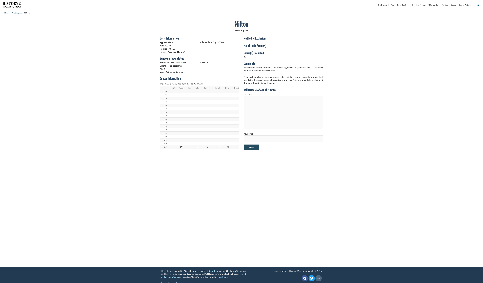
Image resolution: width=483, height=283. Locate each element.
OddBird (211, 271)
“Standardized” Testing (438, 5)
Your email (248, 134)
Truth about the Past (386, 5)
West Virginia (17, 13)
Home (6, 13)
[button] (478, 5)
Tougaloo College (172, 277)
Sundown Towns (419, 5)
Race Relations (403, 5)
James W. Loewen (466, 5)
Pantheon (222, 277)
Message (248, 94)
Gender (454, 5)
